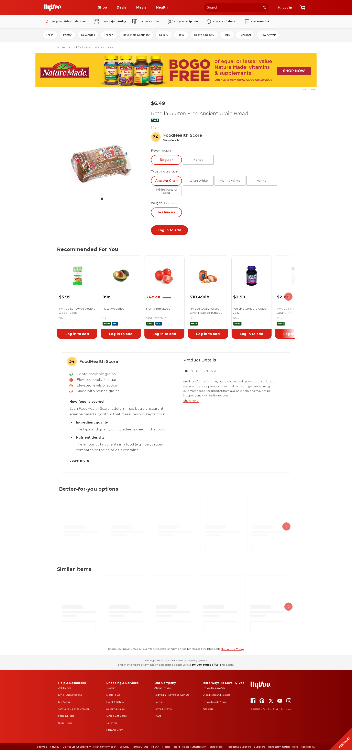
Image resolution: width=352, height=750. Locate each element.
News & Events (163, 708)
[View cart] (302, 7)
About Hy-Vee (162, 687)
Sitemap (42, 746)
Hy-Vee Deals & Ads (213, 687)
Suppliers (259, 746)
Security (124, 746)
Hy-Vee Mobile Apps (214, 701)
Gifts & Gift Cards (116, 715)
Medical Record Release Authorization (184, 746)
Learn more (79, 461)
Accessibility (308, 746)
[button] (171, 140)
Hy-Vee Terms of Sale (206, 664)
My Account (65, 701)
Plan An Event (114, 729)
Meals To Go (113, 694)
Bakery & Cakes (115, 708)
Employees (216, 746)
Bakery (163, 34)
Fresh (49, 34)
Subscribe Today (232, 649)
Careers (158, 701)
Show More (191, 400)
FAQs (157, 715)
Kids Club (207, 708)
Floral (181, 34)
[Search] (265, 7)
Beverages (88, 34)
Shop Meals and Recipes (216, 694)
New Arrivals (268, 34)
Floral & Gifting (115, 701)
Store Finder (65, 722)
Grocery (111, 687)
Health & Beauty (204, 34)
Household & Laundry (136, 34)
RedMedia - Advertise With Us (171, 694)
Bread (72, 47)
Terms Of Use (140, 746)
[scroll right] (288, 296)
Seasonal (245, 34)
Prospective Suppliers (238, 746)
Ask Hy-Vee (64, 687)
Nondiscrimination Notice (283, 746)
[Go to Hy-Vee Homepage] (53, 7)
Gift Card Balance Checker (73, 708)
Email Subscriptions (70, 694)
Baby (227, 34)
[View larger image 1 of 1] (102, 162)
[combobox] (237, 7)
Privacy (54, 746)
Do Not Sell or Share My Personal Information (90, 746)
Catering (111, 722)
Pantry (67, 34)
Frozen (108, 34)
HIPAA (155, 746)
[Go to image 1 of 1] (102, 198)
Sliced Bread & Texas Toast (97, 47)
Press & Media (66, 715)
